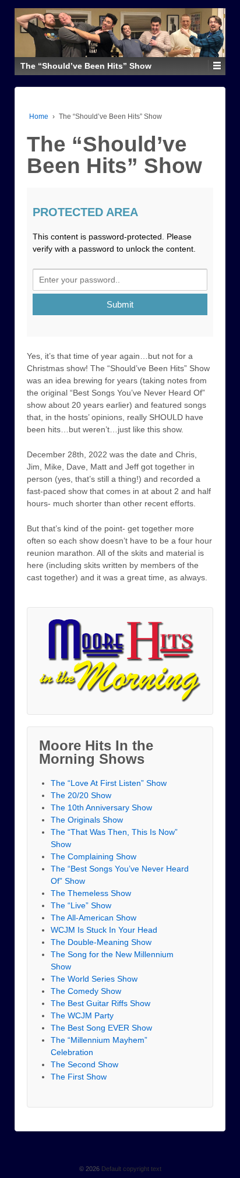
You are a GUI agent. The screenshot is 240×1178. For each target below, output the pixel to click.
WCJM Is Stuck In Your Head (104, 929)
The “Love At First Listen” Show (109, 783)
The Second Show (84, 1064)
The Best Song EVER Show (101, 1027)
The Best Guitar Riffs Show (100, 1003)
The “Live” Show (81, 905)
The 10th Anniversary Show (101, 807)
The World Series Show (94, 978)
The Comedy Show (86, 991)
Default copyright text (130, 1168)
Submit (120, 304)
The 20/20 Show (81, 795)
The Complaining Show (93, 856)
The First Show (79, 1076)
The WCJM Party (82, 1015)
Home (38, 116)
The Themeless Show (91, 893)
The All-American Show (93, 917)
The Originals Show (87, 819)
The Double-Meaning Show (101, 942)
